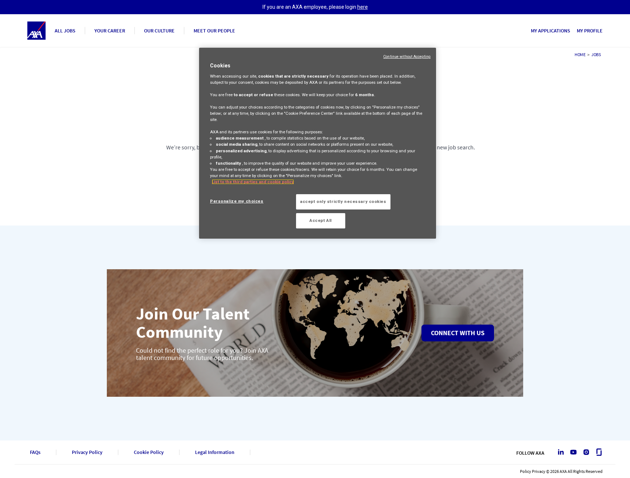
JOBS (596, 54)
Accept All (321, 220)
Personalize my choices (237, 201)
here (362, 7)
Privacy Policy (87, 452)
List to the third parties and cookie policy (253, 181)
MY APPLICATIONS (550, 30)
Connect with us (458, 333)
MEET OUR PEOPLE (214, 30)
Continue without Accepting (407, 56)
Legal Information (214, 452)
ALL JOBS (65, 30)
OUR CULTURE (159, 30)
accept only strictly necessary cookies (343, 201)
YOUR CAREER (109, 30)
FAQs (35, 452)
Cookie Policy (149, 452)
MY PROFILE (590, 30)
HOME (580, 54)
